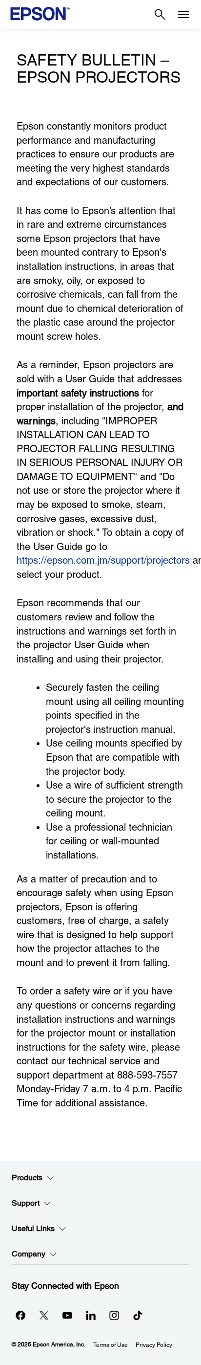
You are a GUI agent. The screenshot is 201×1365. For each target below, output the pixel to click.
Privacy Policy (154, 1345)
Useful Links (33, 1228)
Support (26, 1203)
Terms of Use (110, 1345)
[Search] (160, 14)
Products (27, 1177)
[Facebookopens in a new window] (20, 1315)
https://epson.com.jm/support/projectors (103, 560)
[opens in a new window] (137, 1315)
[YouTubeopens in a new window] (67, 1315)
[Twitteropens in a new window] (44, 1315)
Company (28, 1253)
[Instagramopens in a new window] (114, 1315)
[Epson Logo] (40, 13)
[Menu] (183, 14)
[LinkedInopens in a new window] (91, 1315)
